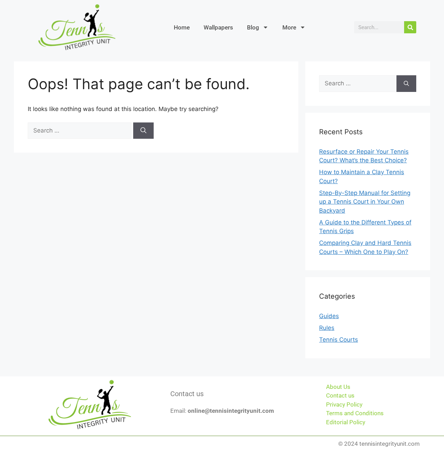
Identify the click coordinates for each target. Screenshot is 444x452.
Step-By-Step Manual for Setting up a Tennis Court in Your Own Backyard (364, 201)
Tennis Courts (338, 339)
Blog (253, 27)
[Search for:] (80, 130)
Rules (326, 327)
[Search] (410, 27)
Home (182, 27)
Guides (329, 316)
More (289, 27)
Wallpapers (218, 27)
